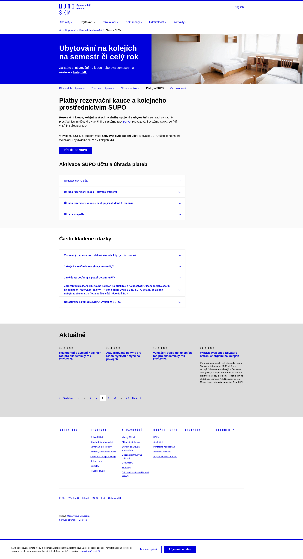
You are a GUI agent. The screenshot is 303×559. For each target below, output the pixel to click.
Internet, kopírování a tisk (103, 451)
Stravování (132, 430)
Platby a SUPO (155, 88)
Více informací (178, 88)
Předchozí (68, 398)
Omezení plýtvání (162, 451)
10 (115, 398)
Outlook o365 (115, 498)
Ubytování (99, 430)
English (239, 7)
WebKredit (73, 498)
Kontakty (94, 466)
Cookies (83, 520)
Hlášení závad (97, 470)
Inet (103, 498)
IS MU (62, 498)
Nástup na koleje (130, 88)
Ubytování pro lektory (101, 446)
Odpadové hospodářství (165, 456)
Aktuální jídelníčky (131, 442)
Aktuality (68, 430)
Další (134, 398)
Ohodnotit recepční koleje (103, 456)
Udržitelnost (165, 430)
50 (127, 398)
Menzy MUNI (128, 437)
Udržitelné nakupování (164, 446)
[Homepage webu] (75, 9)
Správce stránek (67, 520)
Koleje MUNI (96, 437)
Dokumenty (127, 462)
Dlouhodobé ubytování (72, 88)
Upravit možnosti (88, 551)
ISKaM (85, 498)
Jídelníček (158, 442)
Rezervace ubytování (103, 88)
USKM (156, 437)
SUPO (126, 121)
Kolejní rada (96, 461)
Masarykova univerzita (78, 516)
